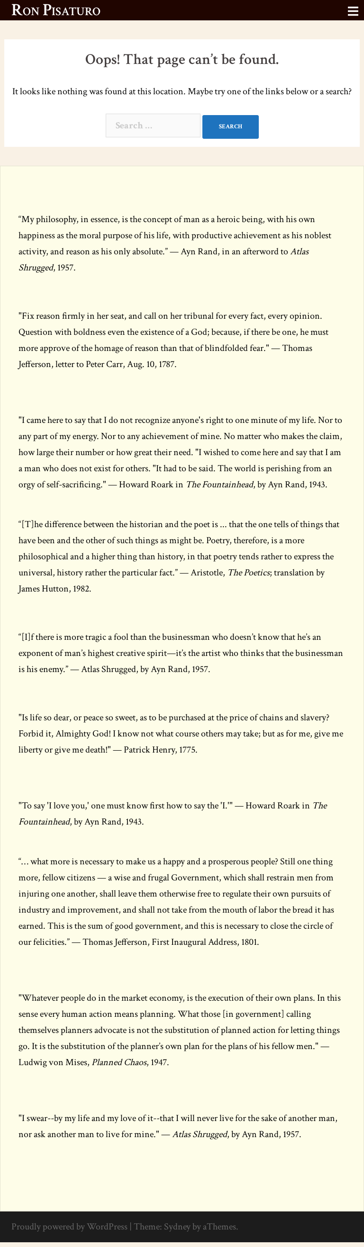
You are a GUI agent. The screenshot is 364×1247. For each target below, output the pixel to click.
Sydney (177, 1226)
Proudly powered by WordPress (69, 1226)
